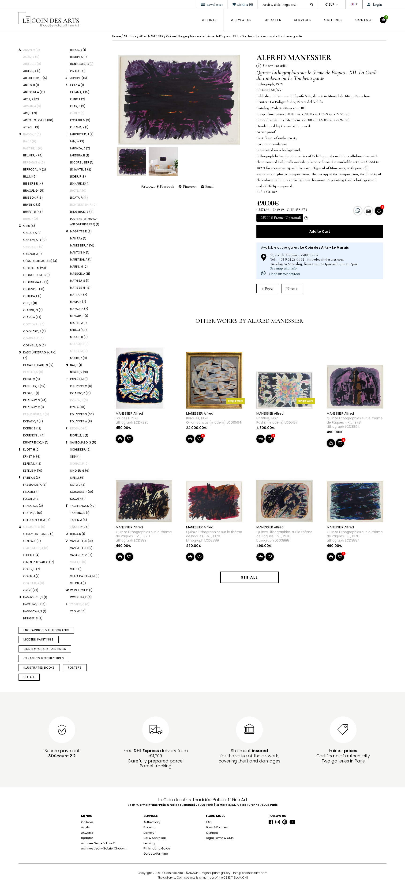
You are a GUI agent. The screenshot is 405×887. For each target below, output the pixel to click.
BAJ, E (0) (29, 141)
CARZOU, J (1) (32, 254)
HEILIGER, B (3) (32, 618)
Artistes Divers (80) (38, 120)
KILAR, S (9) (77, 106)
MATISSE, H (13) (80, 288)
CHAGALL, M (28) (34, 268)
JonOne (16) (78, 78)
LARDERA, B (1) (79, 155)
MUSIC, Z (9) (78, 358)
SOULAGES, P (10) (81, 492)
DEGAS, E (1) (31, 393)
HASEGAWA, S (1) (34, 611)
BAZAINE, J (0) (32, 148)
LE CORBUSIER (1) (81, 162)
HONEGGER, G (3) (82, 64)
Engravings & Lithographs (46, 630)
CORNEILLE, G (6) (34, 345)
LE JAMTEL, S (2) (80, 169)
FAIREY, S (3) (31, 478)
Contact (364, 20)
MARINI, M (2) (79, 267)
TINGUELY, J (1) (80, 527)
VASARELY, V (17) (81, 555)
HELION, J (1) (78, 50)
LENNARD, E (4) (80, 184)
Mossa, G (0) (79, 344)
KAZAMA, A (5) (79, 92)
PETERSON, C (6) (81, 386)
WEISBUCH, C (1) (81, 590)
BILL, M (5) (30, 176)
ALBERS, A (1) (31, 71)
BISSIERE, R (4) (33, 184)
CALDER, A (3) (32, 233)
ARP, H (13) (30, 113)
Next (291, 288)
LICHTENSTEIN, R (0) (83, 205)
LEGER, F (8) (78, 176)
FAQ (208, 822)
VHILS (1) (76, 569)
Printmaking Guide (156, 848)
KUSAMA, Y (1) (79, 127)
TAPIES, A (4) (78, 520)
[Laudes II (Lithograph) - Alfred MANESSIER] (139, 379)
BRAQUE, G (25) (33, 191)
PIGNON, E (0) (79, 400)
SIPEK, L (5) (77, 478)
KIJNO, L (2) (77, 99)
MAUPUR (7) (78, 302)
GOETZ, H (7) (31, 569)
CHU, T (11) (30, 303)
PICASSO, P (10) (80, 393)
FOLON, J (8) (31, 499)
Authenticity (151, 822)
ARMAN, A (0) (32, 106)
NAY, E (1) (76, 365)
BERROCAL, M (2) (34, 169)
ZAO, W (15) (78, 611)
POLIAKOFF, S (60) (82, 414)
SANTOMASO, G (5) (83, 442)
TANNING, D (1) (79, 513)
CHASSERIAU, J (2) (35, 282)
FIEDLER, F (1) (31, 492)
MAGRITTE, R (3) (81, 231)
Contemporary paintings (44, 649)
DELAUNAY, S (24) (34, 400)
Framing (149, 827)
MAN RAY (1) (78, 238)
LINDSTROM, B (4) (82, 212)
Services (303, 20)
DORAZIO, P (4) (33, 421)
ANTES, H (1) (31, 85)
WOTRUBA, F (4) (81, 597)
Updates (273, 20)
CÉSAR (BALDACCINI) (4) (40, 261)
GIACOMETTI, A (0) (35, 548)
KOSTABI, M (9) (80, 120)
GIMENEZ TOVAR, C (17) (38, 562)
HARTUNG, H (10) (34, 604)
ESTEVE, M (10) (32, 471)
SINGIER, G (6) (79, 471)
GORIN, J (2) (31, 576)
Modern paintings (38, 639)
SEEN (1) (75, 457)
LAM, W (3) (77, 141)
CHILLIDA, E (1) (32, 296)
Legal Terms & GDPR (220, 838)
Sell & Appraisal (154, 838)
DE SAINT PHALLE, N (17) (38, 365)
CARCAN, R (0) (33, 247)
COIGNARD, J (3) (34, 331)
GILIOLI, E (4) (31, 555)
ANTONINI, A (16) (34, 92)
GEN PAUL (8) (32, 541)
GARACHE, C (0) (34, 527)
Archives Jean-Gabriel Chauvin (103, 848)
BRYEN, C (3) (31, 205)
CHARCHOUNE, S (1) (36, 275)
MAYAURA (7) (79, 309)
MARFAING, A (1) (80, 260)
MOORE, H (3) (79, 337)
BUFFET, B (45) (33, 212)
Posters (75, 668)
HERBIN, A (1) (78, 57)
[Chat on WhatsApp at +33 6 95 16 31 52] (358, 211)
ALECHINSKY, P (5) (35, 78)
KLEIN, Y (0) (77, 113)
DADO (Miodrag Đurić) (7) (39, 355)
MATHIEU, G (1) (79, 281)
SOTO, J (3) (77, 485)
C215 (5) (29, 226)
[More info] (368, 211)
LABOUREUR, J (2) (82, 134)
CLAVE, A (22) (32, 317)
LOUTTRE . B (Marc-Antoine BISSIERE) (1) (84, 221)
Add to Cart (319, 231)
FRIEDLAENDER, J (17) (36, 520)
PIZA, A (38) (77, 407)
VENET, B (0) (78, 562)
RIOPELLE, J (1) (79, 435)
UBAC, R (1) (77, 534)
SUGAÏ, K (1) (78, 499)
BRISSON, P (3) (33, 198)
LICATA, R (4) (79, 198)
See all (29, 677)
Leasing (149, 843)
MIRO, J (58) (78, 330)
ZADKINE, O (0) (79, 604)
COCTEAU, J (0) (34, 324)
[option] (179, 100)
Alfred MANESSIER (151, 36)
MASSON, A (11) (80, 274)
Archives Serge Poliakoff (98, 843)
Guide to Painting (155, 854)
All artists (130, 36)
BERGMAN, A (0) (34, 162)
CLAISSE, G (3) (33, 310)
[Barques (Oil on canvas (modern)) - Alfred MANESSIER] (214, 381)
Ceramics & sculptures (43, 658)
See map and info (283, 268)
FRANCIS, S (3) (33, 506)
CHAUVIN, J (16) (33, 289)
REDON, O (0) (78, 428)
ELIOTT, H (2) (31, 449)
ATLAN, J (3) (31, 127)
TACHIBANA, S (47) (83, 506)
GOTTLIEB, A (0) (33, 583)
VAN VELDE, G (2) (81, 548)
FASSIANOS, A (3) (34, 485)
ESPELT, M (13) (32, 464)
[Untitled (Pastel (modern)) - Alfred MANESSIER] (284, 391)
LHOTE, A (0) (78, 191)
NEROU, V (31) (79, 372)
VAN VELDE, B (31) (81, 541)
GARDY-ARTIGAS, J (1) (38, 534)
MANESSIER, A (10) (82, 245)
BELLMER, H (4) (32, 155)
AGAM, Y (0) (31, 57)
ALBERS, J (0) (32, 64)
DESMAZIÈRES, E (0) (36, 414)
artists (209, 20)
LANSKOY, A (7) (80, 148)
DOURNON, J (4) (34, 435)
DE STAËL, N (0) (33, 372)
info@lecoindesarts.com (250, 873)
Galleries (333, 20)
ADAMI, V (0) (31, 50)
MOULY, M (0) (79, 351)
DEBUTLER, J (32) (34, 386)
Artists (85, 827)
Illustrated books (39, 668)
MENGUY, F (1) (79, 316)
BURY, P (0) (30, 219)
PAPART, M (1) (79, 379)
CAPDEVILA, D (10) (35, 240)
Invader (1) (78, 71)
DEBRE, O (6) (31, 379)
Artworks (241, 20)
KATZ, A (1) (77, 85)
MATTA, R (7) (78, 295)
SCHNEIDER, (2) (80, 449)
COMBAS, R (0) (33, 338)
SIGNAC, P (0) (79, 464)
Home (116, 36)
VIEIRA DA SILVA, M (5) (85, 576)
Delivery (148, 833)
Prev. (268, 288)
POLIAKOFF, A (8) (81, 421)
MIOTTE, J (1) (78, 323)
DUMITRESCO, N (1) (35, 442)
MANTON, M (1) (79, 252)
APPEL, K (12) (31, 99)
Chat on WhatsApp (284, 274)
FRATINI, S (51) (32, 513)
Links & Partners (217, 827)
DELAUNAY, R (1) (33, 407)
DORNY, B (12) (32, 428)
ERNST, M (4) (31, 457)
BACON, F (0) (32, 134)
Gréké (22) (30, 590)
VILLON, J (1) (78, 583)
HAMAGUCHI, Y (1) (35, 597)
